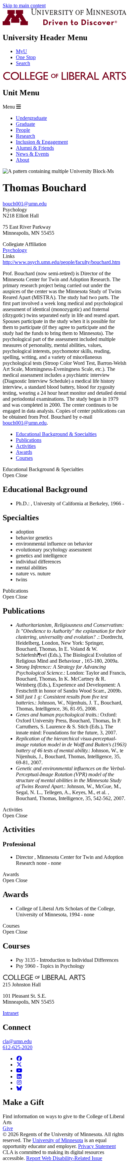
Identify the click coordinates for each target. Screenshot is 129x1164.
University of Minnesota (57, 1140)
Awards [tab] (24, 452)
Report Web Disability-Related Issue (64, 1158)
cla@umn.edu (17, 1041)
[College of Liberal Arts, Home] (64, 78)
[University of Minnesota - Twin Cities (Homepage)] (64, 23)
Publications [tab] (28, 440)
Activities (15, 812)
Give (8, 1128)
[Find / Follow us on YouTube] (19, 1070)
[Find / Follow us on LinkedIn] (19, 1076)
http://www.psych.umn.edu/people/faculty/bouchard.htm (61, 262)
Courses (15, 929)
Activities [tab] (26, 446)
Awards (15, 877)
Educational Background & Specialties (43, 472)
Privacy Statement (97, 1146)
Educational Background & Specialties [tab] (56, 434)
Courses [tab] (24, 458)
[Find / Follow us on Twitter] (19, 1064)
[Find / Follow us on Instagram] (19, 1082)
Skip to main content (24, 5)
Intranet (11, 1013)
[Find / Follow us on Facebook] (19, 1058)
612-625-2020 (17, 1047)
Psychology (15, 250)
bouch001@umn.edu (25, 204)
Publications (15, 594)
